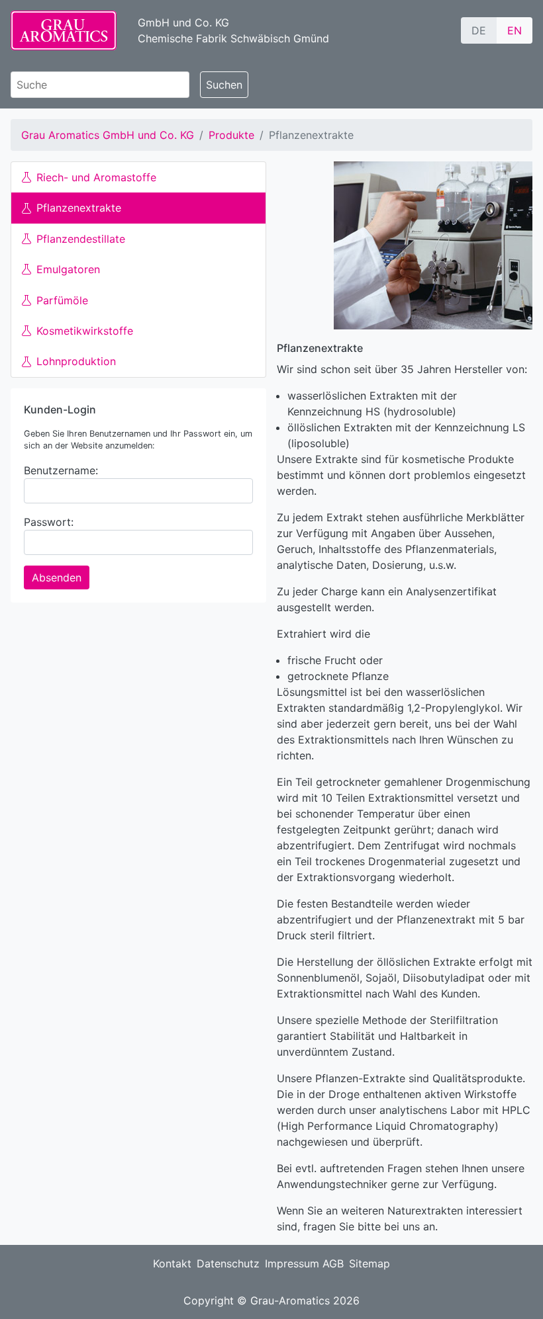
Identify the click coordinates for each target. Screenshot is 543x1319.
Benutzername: (61, 470)
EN (514, 30)
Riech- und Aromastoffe (96, 177)
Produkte (231, 135)
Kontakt (172, 1263)
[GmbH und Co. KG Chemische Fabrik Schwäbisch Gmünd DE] (64, 30)
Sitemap (369, 1263)
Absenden (56, 577)
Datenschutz (228, 1263)
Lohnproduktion (76, 361)
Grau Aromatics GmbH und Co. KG (107, 135)
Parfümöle (62, 300)
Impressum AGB (304, 1263)
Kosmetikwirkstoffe (84, 330)
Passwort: (49, 522)
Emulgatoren (68, 269)
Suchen (224, 84)
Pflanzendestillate (80, 238)
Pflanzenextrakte (78, 207)
